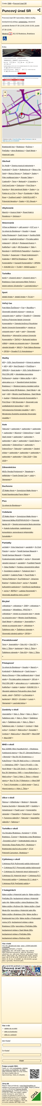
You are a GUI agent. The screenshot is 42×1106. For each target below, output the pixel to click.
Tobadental (29, 471)
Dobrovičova (28, 433)
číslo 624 (23, 652)
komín (4, 278)
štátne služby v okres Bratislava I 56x (24, 902)
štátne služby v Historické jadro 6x (15, 894)
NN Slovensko (18, 402)
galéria (18, 316)
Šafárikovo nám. (8, 630)
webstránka (23, 22)
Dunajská (32, 730)
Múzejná (18, 433)
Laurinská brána (30, 286)
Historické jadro (8, 155)
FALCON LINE (7, 374)
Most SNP (26, 734)
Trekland (26, 173)
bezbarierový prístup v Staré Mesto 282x (17, 930)
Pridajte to (17, 1100)
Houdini (25, 231)
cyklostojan (6, 606)
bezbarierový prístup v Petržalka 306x (16, 934)
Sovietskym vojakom (12, 571)
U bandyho (32, 181)
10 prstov (22, 699)
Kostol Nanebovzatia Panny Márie (15, 494)
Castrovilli (6, 181)
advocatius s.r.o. (8, 382)
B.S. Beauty (31, 201)
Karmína (5, 189)
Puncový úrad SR (20, 3)
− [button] (5, 95)
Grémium (16, 216)
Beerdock (5, 251)
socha (12, 551)
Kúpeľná (36, 814)
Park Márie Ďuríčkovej (10, 308)
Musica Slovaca (14, 173)
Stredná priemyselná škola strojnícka (26, 524)
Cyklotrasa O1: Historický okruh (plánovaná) (21, 872)
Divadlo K (27, 316)
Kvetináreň (6, 170)
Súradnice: (5, 949)
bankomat (18, 648)
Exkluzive (20, 185)
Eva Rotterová (23, 579)
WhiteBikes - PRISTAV (21, 610)
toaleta (15, 378)
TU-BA (19, 267)
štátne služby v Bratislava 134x (14, 914)
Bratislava (20, 147)
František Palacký (34, 563)
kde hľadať (6, 1041)
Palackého (15, 814)
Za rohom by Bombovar (11, 231)
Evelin (15, 170)
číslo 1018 (27, 457)
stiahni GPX (6, 951)
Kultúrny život (15, 583)
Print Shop (30, 185)
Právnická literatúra (9, 201)
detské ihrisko (7, 297)
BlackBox (30, 308)
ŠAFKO (17, 339)
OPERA (37, 263)
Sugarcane (15, 255)
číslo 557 (32, 644)
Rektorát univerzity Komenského (23, 398)
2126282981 (6, 947)
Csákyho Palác (17, 575)
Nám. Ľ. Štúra (7, 648)
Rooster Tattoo (26, 177)
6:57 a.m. (33, 227)
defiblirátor (6, 475)
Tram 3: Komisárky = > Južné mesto (17, 785)
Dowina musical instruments (22, 166)
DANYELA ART (29, 197)
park (17, 331)
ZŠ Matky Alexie (8, 490)
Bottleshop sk (25, 170)
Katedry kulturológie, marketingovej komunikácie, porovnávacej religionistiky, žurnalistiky (17, 532)
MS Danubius (23, 247)
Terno (14, 181)
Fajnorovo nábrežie (11, 818)
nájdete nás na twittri (10, 1028)
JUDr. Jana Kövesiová (15, 362)
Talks (33, 247)
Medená (6, 34)
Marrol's (5, 212)
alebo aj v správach (10, 1035)
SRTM (23, 1099)
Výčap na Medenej (9, 227)
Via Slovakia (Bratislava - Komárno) (15, 833)
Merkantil (22, 181)
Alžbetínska (14, 802)
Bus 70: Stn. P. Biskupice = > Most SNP (25, 781)
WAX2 (19, 347)
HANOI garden (29, 267)
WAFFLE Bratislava (19, 259)
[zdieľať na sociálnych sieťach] (39, 10)
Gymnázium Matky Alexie (26, 490)
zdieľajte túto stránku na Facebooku (15, 1069)
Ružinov (29, 147)
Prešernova (26, 814)
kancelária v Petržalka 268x (26, 926)
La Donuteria (27, 695)
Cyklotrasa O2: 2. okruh (28, 879)
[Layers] (37, 93)
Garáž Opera (34, 441)
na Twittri (22, 1070)
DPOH (6, 351)
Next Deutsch (19, 366)
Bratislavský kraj (8, 147)
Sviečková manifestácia (31, 587)
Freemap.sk (28, 139)
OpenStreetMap (17, 139)
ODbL (26, 1087)
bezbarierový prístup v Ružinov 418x (16, 938)
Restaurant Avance (27, 243)
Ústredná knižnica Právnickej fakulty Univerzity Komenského (21, 320)
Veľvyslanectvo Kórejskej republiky (15, 410)
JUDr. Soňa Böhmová (31, 370)
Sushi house (23, 235)
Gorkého (34, 806)
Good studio (15, 370)
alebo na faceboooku (10, 1031)
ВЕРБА (14, 591)
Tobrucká (5, 429)
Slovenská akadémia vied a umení (15, 595)
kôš (3, 362)
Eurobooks (28, 193)
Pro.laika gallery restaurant (19, 679)
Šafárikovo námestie (24, 630)
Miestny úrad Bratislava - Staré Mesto (26, 394)
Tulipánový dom (28, 571)
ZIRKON (5, 370)
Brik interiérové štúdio (19, 189)
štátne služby (25, 378)
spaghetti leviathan (17, 239)
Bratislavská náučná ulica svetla (14, 849)
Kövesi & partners (33, 362)
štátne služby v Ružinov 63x (12, 906)
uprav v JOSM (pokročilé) (29, 946)
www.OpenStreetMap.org (27, 1085)
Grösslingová (7, 810)
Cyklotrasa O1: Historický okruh (14, 876)
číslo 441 (23, 644)
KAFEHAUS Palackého (21, 251)
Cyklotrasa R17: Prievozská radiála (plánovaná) (22, 868)
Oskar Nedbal (9, 567)
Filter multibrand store (10, 177)
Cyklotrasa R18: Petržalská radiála (15, 883)
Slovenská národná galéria (12, 633)
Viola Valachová (17, 547)
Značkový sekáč (15, 197)
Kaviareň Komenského (23, 263)
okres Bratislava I (17, 151)
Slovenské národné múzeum (13, 312)
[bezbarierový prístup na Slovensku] (5, 38)
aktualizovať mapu (14, 946)
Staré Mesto (30, 151)
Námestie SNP (23, 806)
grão (14, 247)
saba (14, 441)
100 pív (15, 243)
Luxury (30, 699)
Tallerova (14, 822)
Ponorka (5, 255)
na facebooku (17, 1068)
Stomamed (6, 479)
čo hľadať (5, 1051)
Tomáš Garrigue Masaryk (26, 551)
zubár (32, 475)
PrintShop (30, 366)
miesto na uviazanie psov (19, 343)
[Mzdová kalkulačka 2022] (21, 85)
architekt (5, 547)
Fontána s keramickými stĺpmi (28, 567)
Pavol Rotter (29, 575)
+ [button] (5, 92)
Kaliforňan (6, 247)
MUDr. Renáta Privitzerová (12, 471)
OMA (9, 3)
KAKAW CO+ (9, 267)
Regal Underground (29, 255)
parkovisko (15, 429)
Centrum (20, 726)
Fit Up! (30, 297)
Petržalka (5, 151)
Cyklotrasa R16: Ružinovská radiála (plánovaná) (20, 864)
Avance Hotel (15, 212)
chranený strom (15, 278)
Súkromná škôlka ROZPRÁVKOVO (15, 520)
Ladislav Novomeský (27, 591)
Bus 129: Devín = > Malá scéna (25, 769)
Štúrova (5, 802)
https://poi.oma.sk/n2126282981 (11, 141)
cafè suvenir (23, 227)
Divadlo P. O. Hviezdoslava (21, 351)
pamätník (29, 547)
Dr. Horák (5, 166)
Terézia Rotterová (9, 579)
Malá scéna (22, 730)
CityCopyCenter (8, 185)
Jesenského (29, 622)
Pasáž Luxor (19, 810)
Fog (22, 308)
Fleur (20, 193)
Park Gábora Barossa (32, 347)
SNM (26, 606)
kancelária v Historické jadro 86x (23, 910)
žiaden (34, 173)
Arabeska (5, 259)
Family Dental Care (19, 475)
